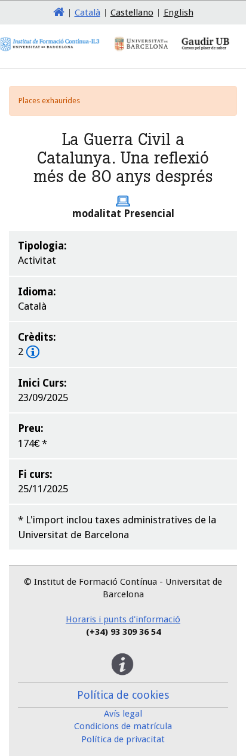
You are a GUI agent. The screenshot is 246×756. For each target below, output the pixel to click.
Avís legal (123, 713)
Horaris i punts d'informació (123, 619)
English (178, 12)
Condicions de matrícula (123, 726)
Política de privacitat (123, 739)
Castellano (131, 12)
